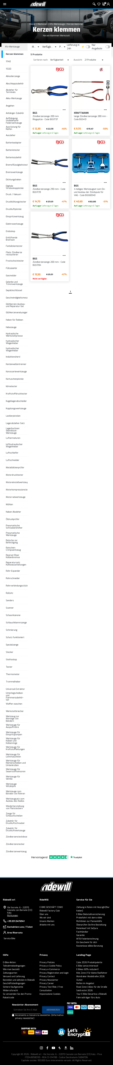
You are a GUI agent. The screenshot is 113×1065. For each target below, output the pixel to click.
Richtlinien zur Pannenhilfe (89, 921)
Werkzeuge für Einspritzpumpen (14, 733)
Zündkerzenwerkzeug (16, 851)
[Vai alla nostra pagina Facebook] (47, 1048)
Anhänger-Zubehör (15, 113)
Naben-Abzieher (13, 511)
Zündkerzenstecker (15, 844)
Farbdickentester (14, 246)
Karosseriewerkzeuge (16, 371)
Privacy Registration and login (54, 973)
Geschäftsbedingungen (14, 983)
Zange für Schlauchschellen (14, 814)
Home (32, 24)
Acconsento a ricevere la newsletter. (39, 1017)
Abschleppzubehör (15, 83)
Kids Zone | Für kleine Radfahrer (91, 973)
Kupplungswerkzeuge (16, 408)
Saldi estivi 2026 (84, 990)
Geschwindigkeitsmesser (18, 297)
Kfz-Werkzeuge (57, 24)
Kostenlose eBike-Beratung (89, 946)
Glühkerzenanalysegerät (18, 312)
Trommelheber (13, 681)
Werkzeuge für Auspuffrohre (13, 726)
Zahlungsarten (10, 973)
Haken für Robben (14, 320)
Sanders (10, 600)
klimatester (11, 386)
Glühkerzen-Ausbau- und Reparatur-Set (15, 305)
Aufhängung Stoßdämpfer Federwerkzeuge (14, 120)
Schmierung (11, 630)
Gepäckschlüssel (14, 290)
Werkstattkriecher (15, 711)
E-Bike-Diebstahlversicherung (90, 914)
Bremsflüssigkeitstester (18, 164)
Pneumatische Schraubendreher (14, 526)
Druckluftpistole (13, 209)
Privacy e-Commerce (50, 969)
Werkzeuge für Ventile (13, 777)
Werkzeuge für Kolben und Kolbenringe (13, 741)
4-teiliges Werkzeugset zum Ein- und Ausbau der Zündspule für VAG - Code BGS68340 (89, 192)
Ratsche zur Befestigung (12, 541)
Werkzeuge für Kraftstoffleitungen (15, 748)
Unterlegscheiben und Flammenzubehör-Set (15, 696)
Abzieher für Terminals (12, 91)
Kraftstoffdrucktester (16, 393)
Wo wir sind (45, 917)
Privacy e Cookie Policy (51, 965)
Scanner (10, 607)
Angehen (10, 105)
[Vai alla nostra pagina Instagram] (41, 1048)
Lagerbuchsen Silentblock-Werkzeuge (12, 430)
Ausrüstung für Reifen (13, 128)
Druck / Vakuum (13, 194)
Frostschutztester (15, 260)
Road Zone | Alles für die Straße (91, 987)
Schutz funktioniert (15, 637)
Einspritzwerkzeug (15, 216)
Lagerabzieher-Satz (15, 423)
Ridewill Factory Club (50, 910)
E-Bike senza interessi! (87, 965)
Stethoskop (11, 659)
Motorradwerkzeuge (15, 497)
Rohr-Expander (13, 571)
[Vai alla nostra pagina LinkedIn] (71, 1048)
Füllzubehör (11, 268)
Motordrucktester (14, 475)
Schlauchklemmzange (16, 622)
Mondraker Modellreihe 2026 (90, 976)
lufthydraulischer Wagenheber (14, 445)
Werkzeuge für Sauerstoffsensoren (15, 770)
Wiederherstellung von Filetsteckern (15, 807)
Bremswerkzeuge (14, 172)
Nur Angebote (97, 46)
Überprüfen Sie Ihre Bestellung (91, 924)
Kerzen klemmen (75, 24)
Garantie (80, 935)
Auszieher (10, 135)
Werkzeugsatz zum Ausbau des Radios (15, 799)
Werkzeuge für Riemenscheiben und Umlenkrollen (16, 763)
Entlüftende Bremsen (11, 238)
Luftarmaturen (13, 438)
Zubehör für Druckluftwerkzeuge (15, 829)
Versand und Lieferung (14, 976)
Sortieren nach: (40, 59)
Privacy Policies (47, 962)
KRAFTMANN (81, 112)
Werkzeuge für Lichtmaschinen (13, 755)
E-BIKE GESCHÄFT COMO (51, 907)
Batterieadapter (13, 142)
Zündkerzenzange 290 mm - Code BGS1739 (49, 191)
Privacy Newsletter (49, 980)
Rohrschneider (13, 578)
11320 (8, 68)
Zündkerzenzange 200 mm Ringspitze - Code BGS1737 (46, 118)
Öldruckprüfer (12, 519)
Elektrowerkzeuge (14, 224)
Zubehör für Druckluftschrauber (15, 822)
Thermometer (13, 674)
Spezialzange (12, 644)
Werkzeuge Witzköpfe (11, 785)
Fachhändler (82, 931)
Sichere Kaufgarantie (13, 987)
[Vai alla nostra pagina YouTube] (53, 1048)
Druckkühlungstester (16, 201)
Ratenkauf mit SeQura (87, 928)
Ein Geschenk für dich (86, 942)
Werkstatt (42, 24)
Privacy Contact (47, 976)
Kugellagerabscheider (16, 401)
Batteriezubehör (14, 157)
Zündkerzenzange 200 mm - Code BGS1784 (49, 264)
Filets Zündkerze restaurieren (14, 253)
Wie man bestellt (11, 969)
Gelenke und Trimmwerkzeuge (14, 283)
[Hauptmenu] (4, 4)
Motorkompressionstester (19, 489)
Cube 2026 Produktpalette (89, 962)
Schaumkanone (13, 615)
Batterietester (13, 150)
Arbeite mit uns (47, 924)
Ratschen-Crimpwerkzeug (13, 548)
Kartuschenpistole (15, 379)
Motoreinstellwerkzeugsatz (19, 482)
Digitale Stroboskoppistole (15, 187)
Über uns (44, 914)
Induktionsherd (13, 356)
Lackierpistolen (13, 416)
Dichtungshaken (13, 179)
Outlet (79, 980)
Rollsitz (9, 593)
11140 (8, 61)
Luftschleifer (12, 452)
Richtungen (12, 915)
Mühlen (9, 504)
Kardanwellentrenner (16, 364)
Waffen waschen (14, 703)
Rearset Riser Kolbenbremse (13, 556)
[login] (108, 4)
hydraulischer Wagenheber (12, 342)
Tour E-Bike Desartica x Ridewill (91, 994)
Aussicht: (78, 59)
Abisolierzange (13, 76)
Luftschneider (12, 460)
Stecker (9, 652)
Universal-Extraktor (15, 689)
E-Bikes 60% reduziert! (87, 969)
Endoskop (10, 231)
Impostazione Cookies (50, 994)
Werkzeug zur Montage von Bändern (12, 718)
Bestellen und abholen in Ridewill (19, 980)
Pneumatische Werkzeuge (13, 534)
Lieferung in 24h (73, 46)
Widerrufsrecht (10, 990)
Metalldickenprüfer (15, 467)
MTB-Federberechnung (87, 938)
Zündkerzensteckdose (16, 836)
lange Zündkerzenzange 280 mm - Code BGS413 (90, 118)
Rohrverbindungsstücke (17, 585)
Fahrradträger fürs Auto (88, 997)
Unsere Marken (47, 921)
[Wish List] (99, 4)
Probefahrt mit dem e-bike (89, 917)
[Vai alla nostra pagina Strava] (59, 1048)
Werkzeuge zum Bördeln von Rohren (15, 792)
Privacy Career (47, 983)
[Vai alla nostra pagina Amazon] (65, 1048)
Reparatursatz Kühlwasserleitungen (16, 563)
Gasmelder (11, 275)
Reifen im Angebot (85, 983)
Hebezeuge (11, 327)
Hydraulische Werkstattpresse (14, 334)
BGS (35, 112)
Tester (9, 667)
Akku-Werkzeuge (14, 98)
